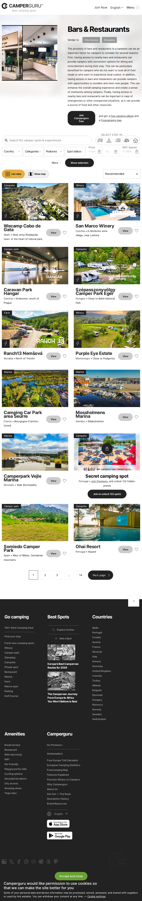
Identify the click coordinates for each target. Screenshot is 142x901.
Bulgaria (97, 690)
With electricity (13, 754)
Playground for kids (15, 768)
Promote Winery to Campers (63, 779)
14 (80, 575)
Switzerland (99, 719)
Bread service (12, 744)
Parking (8, 691)
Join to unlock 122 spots (107, 493)
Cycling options (13, 773)
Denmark (9, 484)
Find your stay (12, 636)
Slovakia (8, 358)
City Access (91, 39)
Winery (8, 647)
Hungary (80, 298)
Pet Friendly (11, 764)
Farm (7, 681)
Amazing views (13, 788)
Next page (99, 575)
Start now (112, 861)
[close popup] (127, 823)
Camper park (11, 652)
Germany (97, 666)
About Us (52, 789)
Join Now (100, 7)
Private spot (11, 667)
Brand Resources (57, 803)
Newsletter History (58, 798)
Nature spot (11, 686)
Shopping (109, 39)
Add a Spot (65, 638)
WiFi (6, 759)
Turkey (96, 680)
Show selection (79, 162)
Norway (96, 709)
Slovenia (97, 651)
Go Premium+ (55, 744)
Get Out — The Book (59, 793)
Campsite (10, 662)
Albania (96, 685)
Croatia (96, 637)
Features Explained (58, 774)
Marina (8, 676)
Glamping (9, 657)
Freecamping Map (57, 769)
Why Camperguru (57, 784)
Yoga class (10, 793)
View (53, 232)
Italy (94, 656)
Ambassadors (55, 753)
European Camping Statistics (63, 765)
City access (11, 783)
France (8, 421)
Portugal (83, 481)
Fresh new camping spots (19, 643)
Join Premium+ (99, 481)
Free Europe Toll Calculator (62, 760)
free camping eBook (122, 115)
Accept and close (71, 876)
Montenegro (83, 358)
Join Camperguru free (81, 118)
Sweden (80, 421)
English (115, 7)
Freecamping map (111, 120)
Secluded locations (15, 778)
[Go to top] (133, 601)
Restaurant (10, 671)
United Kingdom (101, 670)
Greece (96, 661)
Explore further (65, 629)
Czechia (80, 231)
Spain (7, 234)
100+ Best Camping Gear (18, 627)
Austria (96, 642)
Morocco (97, 704)
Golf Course (11, 695)
